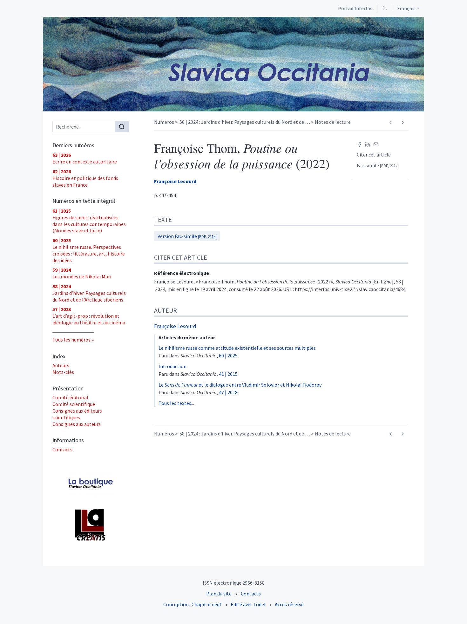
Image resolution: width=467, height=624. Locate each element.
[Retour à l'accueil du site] (233, 64)
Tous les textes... (176, 403)
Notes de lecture (333, 122)
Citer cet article (374, 154)
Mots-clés (63, 372)
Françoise (175, 181)
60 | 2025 (228, 355)
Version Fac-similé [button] (187, 236)
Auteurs (60, 365)
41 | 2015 (228, 374)
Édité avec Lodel (248, 604)
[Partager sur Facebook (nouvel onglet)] (359, 144)
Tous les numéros (71, 339)
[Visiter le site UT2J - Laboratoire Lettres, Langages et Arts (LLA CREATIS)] (90, 525)
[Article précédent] (390, 122)
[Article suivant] (402, 122)
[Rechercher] (122, 126)
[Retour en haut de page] (462, 4)
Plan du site (219, 593)
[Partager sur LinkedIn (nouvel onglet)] (367, 144)
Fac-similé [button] (378, 165)
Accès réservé (289, 604)
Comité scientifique (73, 404)
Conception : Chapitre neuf (192, 604)
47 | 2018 (228, 392)
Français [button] (406, 8)
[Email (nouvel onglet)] (375, 144)
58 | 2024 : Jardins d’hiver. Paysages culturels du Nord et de (244, 122)
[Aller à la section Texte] (462, 219)
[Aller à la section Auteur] (462, 308)
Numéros (164, 122)
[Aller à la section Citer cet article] (462, 256)
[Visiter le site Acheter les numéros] (90, 484)
